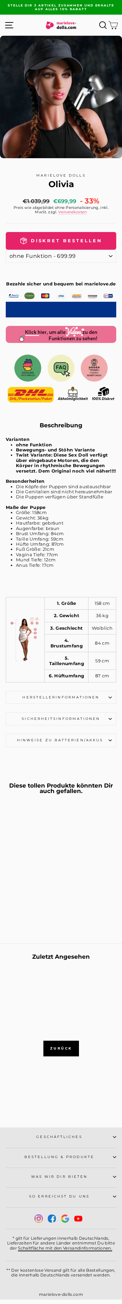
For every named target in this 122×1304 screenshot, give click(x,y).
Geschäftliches (59, 1137)
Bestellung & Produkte (59, 1157)
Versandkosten (72, 212)
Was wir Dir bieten (59, 1176)
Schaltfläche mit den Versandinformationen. (65, 1248)
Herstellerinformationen (60, 697)
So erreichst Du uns (59, 1196)
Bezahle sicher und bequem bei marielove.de (61, 283)
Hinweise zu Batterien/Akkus (61, 740)
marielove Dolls (60, 175)
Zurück (61, 1048)
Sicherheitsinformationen (61, 718)
